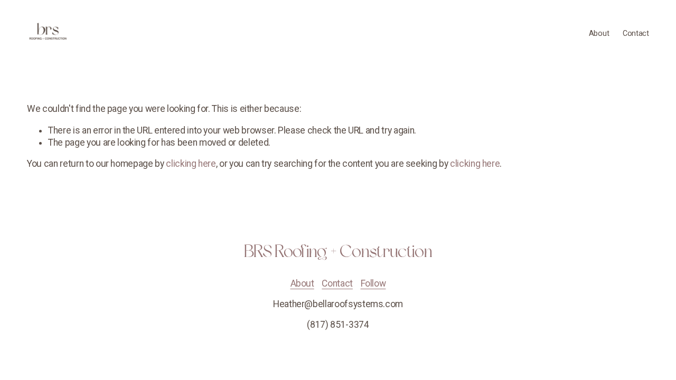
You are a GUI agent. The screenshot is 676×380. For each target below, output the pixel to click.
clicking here (190, 163)
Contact (636, 33)
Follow (373, 283)
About (599, 33)
